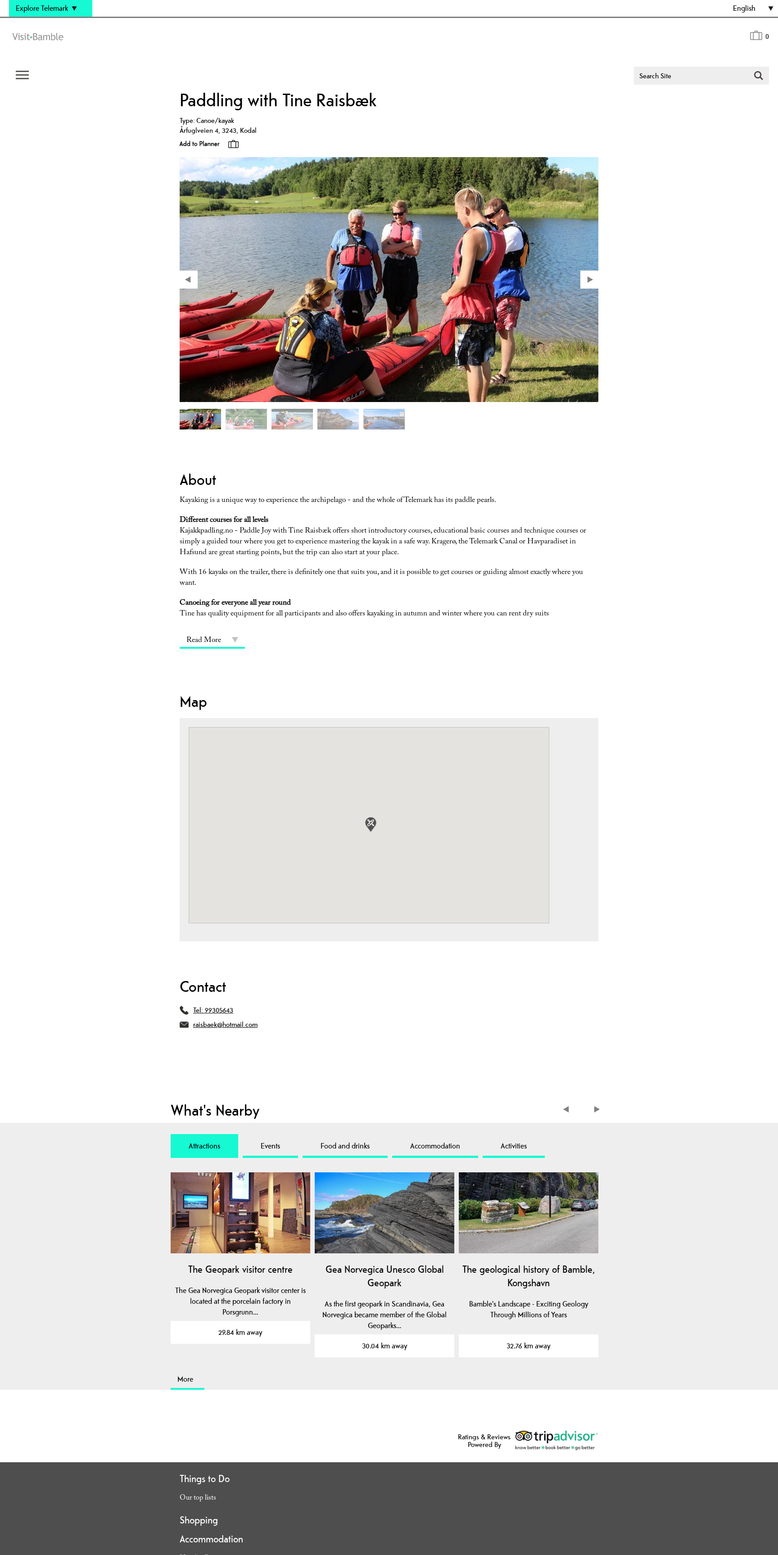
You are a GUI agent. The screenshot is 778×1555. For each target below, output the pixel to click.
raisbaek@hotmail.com (225, 1024)
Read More (203, 640)
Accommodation (435, 1146)
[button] (370, 824)
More (185, 1379)
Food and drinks (345, 1146)
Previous (568, 1110)
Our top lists (198, 1498)
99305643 (219, 1010)
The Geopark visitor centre (240, 1269)
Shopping (199, 1520)
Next (597, 1110)
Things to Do (205, 1478)
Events (270, 1146)
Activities (514, 1146)
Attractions (204, 1146)
